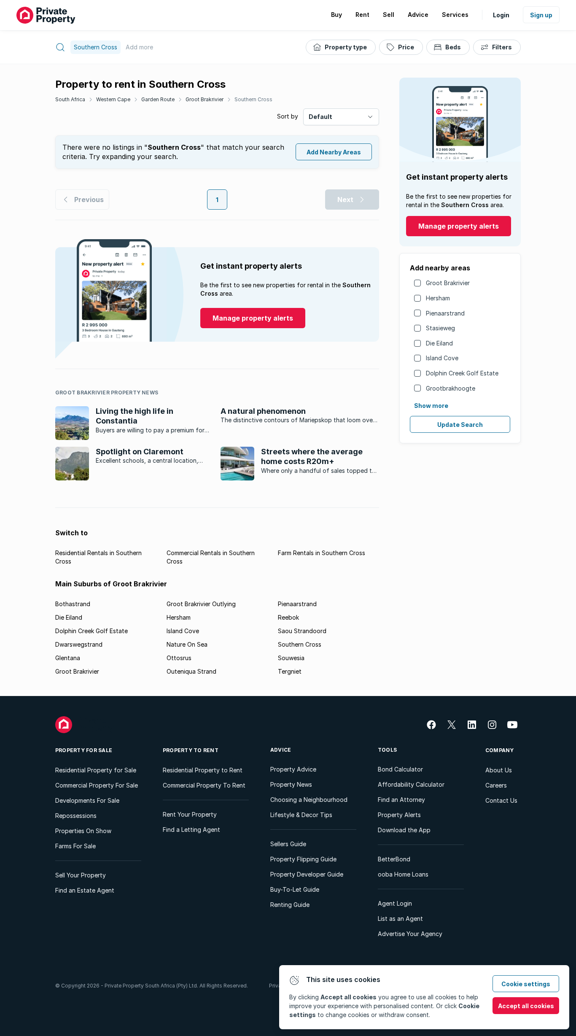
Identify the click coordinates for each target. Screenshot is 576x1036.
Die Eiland (439, 343)
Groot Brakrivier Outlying (201, 603)
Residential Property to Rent (202, 770)
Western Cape (113, 99)
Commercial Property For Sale (96, 785)
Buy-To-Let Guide (294, 889)
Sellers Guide (288, 843)
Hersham (438, 298)
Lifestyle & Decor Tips (301, 814)
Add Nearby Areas (334, 152)
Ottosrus (179, 657)
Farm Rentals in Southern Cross (321, 552)
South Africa (70, 99)
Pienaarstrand (445, 313)
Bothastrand (72, 603)
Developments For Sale (87, 800)
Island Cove (442, 358)
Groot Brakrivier (204, 99)
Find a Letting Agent (191, 829)
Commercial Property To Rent (204, 785)
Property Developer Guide (306, 874)
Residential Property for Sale (95, 770)
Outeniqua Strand (191, 671)
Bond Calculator (400, 769)
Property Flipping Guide (303, 859)
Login (501, 15)
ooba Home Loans (403, 874)
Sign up (541, 15)
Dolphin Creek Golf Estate (462, 373)
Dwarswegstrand (78, 644)
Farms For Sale (75, 846)
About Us (498, 770)
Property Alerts (399, 814)
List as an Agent (400, 918)
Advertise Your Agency (410, 933)
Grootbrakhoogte (450, 388)
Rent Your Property (190, 814)
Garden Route (158, 99)
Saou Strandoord (302, 630)
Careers (496, 785)
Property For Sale (83, 750)
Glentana (67, 657)
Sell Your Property (80, 875)
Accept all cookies (526, 1005)
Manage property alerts (458, 226)
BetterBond (394, 859)
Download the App (404, 830)
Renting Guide (290, 904)
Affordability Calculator (411, 784)
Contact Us (501, 800)
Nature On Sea (187, 644)
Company (499, 750)
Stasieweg (440, 328)
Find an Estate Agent (84, 890)
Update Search (460, 424)
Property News (291, 784)
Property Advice (293, 769)
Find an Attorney (401, 799)
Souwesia (291, 657)
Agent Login (395, 903)
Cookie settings (525, 983)
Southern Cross (253, 99)
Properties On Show (83, 830)
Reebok (288, 617)
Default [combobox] (320, 116)
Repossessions (76, 815)
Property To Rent (190, 750)
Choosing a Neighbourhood (308, 799)
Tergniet (289, 671)
